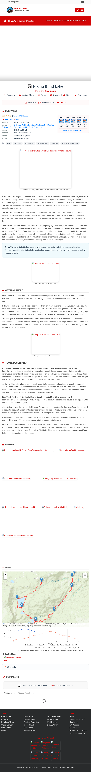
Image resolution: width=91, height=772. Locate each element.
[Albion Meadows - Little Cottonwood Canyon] (35, 745)
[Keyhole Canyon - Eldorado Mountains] (45, 745)
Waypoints (10, 667)
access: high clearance (70, 143)
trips (49, 21)
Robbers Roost (30, 730)
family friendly (42, 143)
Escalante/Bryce (7, 722)
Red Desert (28, 728)
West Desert (51, 722)
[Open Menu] (82, 10)
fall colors (17, 143)
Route (43, 95)
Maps (68, 95)
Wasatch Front (52, 719)
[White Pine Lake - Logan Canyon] (56, 756)
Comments (82, 95)
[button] (74, 571)
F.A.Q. (83, 719)
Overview (10, 95)
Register (11, 2)
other (57, 21)
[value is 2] (5, 116)
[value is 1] (3, 116)
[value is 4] (8, 116)
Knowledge (74, 719)
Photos (56, 95)
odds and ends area (75, 21)
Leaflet (6, 624)
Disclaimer (74, 722)
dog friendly (29, 143)
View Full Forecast (72, 130)
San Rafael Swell (54, 716)
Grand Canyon (7, 725)
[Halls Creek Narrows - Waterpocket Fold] (35, 756)
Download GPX (48, 103)
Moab (3, 730)
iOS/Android (74, 725)
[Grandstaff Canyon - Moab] (56, 745)
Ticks (16, 119)
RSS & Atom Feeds (79, 730)
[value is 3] (6, 116)
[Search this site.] (77, 10)
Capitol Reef (6, 716)
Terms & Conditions (77, 733)
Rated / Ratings (20, 116)
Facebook (75, 728)
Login (17, 2)
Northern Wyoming (31, 722)
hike (8, 143)
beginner (55, 143)
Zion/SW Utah (52, 725)
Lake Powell (6, 728)
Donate (63, 103)
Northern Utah (29, 719)
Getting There (28, 95)
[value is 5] (10, 116)
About (72, 716)
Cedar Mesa (6, 719)
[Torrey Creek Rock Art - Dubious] (45, 756)
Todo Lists (7, 119)
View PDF (32, 103)
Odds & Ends (29, 725)
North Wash (28, 716)
